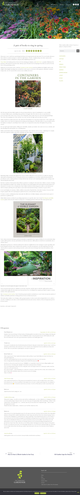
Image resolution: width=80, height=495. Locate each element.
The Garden (54, 4)
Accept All (37, 493)
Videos (62, 4)
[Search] (77, 50)
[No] (78, 492)
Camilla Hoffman (8, 397)
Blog (47, 4)
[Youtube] (76, 4)
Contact (68, 4)
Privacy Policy (43, 493)
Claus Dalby (3, 62)
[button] (27, 51)
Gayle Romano (7, 378)
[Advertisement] (28, 317)
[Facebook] (78, 4)
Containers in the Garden (26, 67)
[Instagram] (74, 4)
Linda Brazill (7, 433)
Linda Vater (39, 62)
